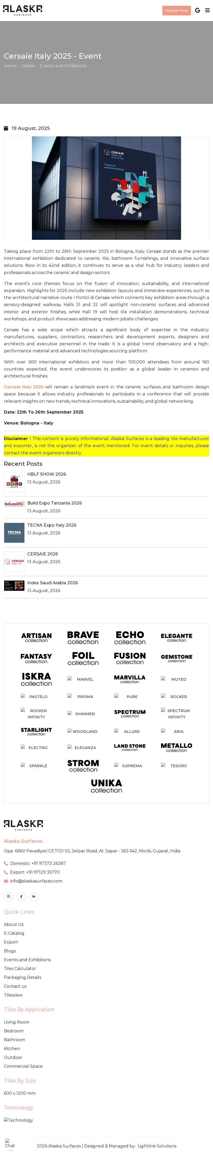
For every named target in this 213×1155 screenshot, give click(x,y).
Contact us (15, 986)
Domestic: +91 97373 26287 (38, 863)
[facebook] (21, 896)
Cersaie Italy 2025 (23, 386)
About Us (13, 924)
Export (11, 942)
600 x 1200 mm (20, 1093)
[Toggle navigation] (206, 10)
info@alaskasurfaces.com (36, 881)
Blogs (10, 950)
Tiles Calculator (20, 968)
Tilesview (13, 995)
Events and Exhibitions (63, 65)
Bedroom (14, 1030)
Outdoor (13, 1057)
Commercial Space (23, 1066)
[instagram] (8, 896)
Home (10, 65)
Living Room (16, 1022)
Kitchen (12, 1048)
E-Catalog (14, 933)
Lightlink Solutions (157, 1146)
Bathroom (14, 1039)
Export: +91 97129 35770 (35, 872)
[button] (11, 1145)
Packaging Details (22, 977)
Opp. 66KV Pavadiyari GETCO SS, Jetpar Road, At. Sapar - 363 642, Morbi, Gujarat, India (92, 850)
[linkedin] (33, 896)
